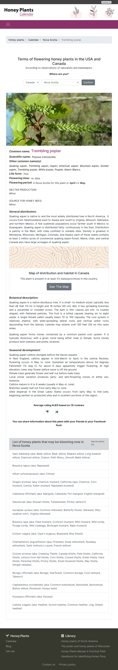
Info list (10, 651)
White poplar (46, 169)
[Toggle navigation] (8, 24)
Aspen (53, 165)
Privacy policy (67, 664)
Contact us (48, 664)
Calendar (11, 641)
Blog (8, 646)
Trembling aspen (38, 165)
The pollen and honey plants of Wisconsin (85, 646)
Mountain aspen (89, 165)
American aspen (68, 165)
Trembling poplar (27, 169)
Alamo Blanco (72, 169)
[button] (14, 119)
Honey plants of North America (79, 641)
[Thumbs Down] (47, 412)
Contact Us (106, 2)
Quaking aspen (18, 165)
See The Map (59, 287)
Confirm (88, 82)
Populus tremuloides (44, 156)
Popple (59, 169)
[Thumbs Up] (57, 412)
